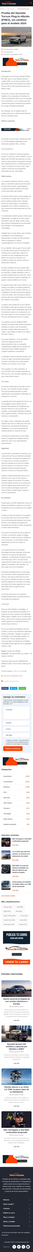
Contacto (6, 1208)
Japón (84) (23, 920)
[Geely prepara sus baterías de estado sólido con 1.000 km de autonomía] (6, 885)
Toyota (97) (23, 915)
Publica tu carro (9, 1213)
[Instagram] (23, 1247)
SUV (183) (19, 911)
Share (6, 688)
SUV (21, 54)
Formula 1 (6, 808)
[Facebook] (14, 1247)
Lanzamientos (8, 781)
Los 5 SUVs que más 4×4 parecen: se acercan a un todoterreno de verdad (21, 854)
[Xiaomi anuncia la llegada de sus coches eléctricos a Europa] (16, 988)
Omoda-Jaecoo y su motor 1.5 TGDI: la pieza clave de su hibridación (16, 1089)
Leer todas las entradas (8, 895)
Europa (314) (8, 907)
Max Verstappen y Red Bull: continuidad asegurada (22, 840)
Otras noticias (7, 819)
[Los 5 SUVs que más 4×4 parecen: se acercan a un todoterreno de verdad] (6, 855)
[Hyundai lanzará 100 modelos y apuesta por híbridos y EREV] (16, 1034)
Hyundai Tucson (14, 681)
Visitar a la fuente (19, 671)
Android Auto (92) (9, 920)
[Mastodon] (28, 1247)
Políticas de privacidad (11, 1226)
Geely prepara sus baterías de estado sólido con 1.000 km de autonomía (21, 884)
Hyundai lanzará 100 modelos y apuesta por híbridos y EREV (16, 1046)
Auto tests (6, 54)
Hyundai (6, 681)
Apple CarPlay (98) (9, 915)
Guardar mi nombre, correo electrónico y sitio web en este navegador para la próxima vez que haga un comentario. (17, 742)
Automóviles (11, 9)
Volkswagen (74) (9, 924)
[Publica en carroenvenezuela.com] (16, 62)
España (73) (23, 924)
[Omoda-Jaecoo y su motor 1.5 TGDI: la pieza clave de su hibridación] (16, 1076)
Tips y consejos (9, 1217)
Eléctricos (6, 787)
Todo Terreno (7, 803)
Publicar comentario (13, 748)
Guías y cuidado (9, 1221)
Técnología (7, 813)
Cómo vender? (8, 1204)
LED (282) (20, 907)
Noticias (2, 9)
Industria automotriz (9, 824)
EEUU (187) (7, 911)
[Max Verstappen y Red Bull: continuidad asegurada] (6, 842)
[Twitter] (19, 1247)
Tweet (14, 688)
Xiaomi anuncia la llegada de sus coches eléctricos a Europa (16, 1001)
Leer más (15, 845)
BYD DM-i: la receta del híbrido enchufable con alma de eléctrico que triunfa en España (20, 869)
